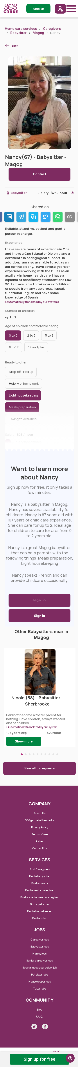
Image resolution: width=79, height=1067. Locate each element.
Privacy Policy (39, 827)
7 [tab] (45, 754)
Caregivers (52, 28)
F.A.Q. (39, 1016)
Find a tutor (39, 918)
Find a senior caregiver (39, 890)
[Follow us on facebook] (45, 1026)
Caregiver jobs (40, 939)
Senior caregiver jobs (39, 960)
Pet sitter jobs (39, 974)
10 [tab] (57, 754)
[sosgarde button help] (70, 1058)
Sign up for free (39, 1059)
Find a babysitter (39, 876)
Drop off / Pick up (21, 372)
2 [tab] (26, 754)
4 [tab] (33, 754)
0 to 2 (13, 335)
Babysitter (18, 33)
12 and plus (36, 347)
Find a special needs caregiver (39, 897)
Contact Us (39, 848)
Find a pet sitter (39, 904)
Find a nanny (39, 883)
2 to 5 (31, 335)
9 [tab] (53, 754)
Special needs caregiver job (39, 967)
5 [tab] (37, 754)
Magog (38, 33)
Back (14, 45)
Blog (39, 1009)
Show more (24, 741)
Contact (39, 174)
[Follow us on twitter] (34, 1026)
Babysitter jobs (40, 946)
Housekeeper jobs (40, 981)
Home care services (21, 28)
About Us (39, 813)
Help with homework (24, 383)
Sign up (39, 600)
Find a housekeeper (39, 911)
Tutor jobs (39, 988)
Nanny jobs (39, 953)
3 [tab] (30, 754)
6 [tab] (41, 754)
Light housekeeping (23, 395)
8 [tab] (49, 754)
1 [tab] (22, 754)
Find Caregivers (40, 869)
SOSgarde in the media (39, 820)
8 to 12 (14, 347)
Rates (39, 841)
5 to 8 (49, 335)
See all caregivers (39, 768)
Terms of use (39, 834)
